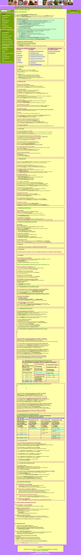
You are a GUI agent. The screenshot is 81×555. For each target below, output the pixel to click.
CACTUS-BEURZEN (5, 56)
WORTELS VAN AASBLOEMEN (7, 53)
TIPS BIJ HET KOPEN (6, 37)
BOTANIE (3, 51)
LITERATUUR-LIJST (5, 58)
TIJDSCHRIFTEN (5, 22)
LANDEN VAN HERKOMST (7, 39)
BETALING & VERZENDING (7, 27)
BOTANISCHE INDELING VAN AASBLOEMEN (7, 48)
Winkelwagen (74, 10)
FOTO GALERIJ (5, 34)
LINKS (3, 60)
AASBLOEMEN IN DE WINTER (7, 61)
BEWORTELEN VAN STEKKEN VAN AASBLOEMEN (7, 45)
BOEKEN (3, 19)
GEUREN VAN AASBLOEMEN (7, 41)
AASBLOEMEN (4, 17)
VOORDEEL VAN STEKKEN (7, 36)
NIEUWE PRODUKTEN (6, 15)
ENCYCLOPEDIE (5, 49)
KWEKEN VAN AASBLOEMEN (7, 42)
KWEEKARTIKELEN (5, 20)
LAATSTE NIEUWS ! (5, 32)
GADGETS (4, 24)
